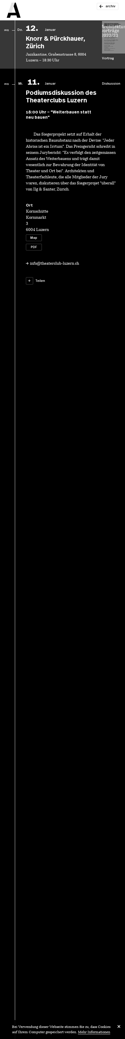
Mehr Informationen (94, 1032)
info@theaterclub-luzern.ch (54, 263)
